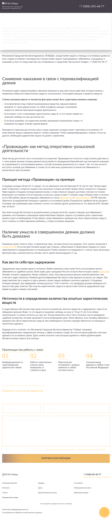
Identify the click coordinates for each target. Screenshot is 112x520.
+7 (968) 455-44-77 (91, 6)
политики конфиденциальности (91, 450)
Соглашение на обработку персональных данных (22, 512)
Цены (40, 488)
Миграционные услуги (82, 488)
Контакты (6, 488)
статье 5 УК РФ (9, 247)
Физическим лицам (81, 493)
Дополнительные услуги (47, 493)
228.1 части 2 (66, 198)
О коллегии (78, 483)
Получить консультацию (56, 458)
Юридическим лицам (10, 497)
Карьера (41, 483)
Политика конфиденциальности (15, 509)
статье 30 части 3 (83, 198)
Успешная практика (9, 483)
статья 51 (103, 272)
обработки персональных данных (60, 450)
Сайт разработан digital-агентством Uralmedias (56, 503)
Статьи (4, 493)
